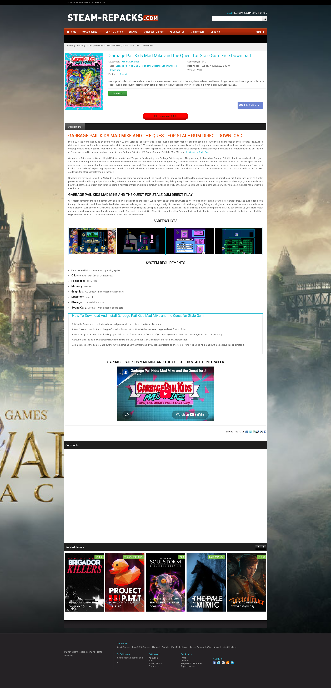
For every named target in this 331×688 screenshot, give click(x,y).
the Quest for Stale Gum (197, 152)
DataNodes (117, 93)
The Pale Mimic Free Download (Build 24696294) (203, 602)
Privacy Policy (155, 663)
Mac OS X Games (140, 647)
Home (70, 46)
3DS (209, 647)
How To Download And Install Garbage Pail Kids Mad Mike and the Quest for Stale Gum (138, 316)
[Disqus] (165, 498)
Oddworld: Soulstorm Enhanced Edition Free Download (164, 602)
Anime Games (197, 647)
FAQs (183, 658)
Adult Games (123, 647)
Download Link (168, 116)
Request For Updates (191, 663)
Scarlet (123, 74)
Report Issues (187, 666)
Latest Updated (229, 647)
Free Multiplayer (179, 647)
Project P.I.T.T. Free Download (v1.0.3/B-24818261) (122, 602)
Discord (263, 13)
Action (80, 46)
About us (153, 658)
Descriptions (75, 126)
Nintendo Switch (160, 647)
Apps (216, 647)
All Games (134, 61)
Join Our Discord (252, 105)
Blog (151, 660)
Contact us (154, 666)
